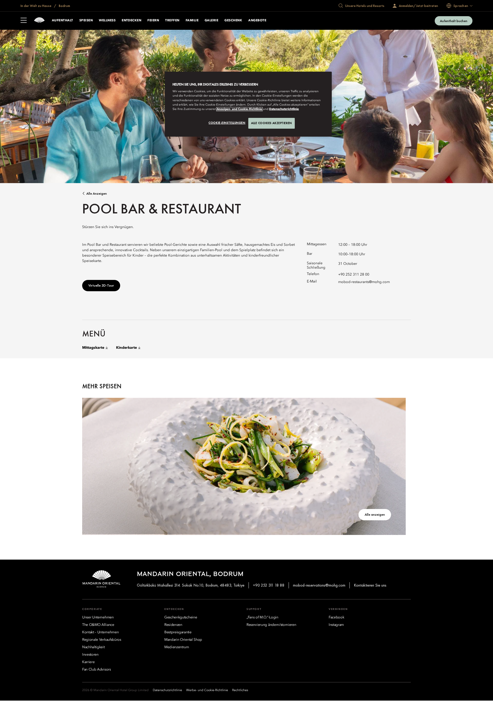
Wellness (107, 20)
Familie (192, 20)
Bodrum (64, 5)
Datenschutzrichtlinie (284, 109)
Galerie (211, 20)
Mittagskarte (93, 348)
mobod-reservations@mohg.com (319, 585)
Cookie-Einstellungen (226, 123)
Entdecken (131, 20)
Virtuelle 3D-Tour (101, 285)
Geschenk (233, 20)
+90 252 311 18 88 (269, 585)
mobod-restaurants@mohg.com (364, 282)
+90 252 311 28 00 (353, 274)
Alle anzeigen (96, 193)
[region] (248, 104)
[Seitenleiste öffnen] (24, 20)
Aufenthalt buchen (453, 20)
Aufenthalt (62, 20)
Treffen (172, 20)
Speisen (86, 20)
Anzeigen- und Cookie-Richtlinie (239, 109)
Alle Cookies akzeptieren (271, 123)
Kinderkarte (126, 348)
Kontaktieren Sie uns (370, 585)
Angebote (257, 20)
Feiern (153, 20)
